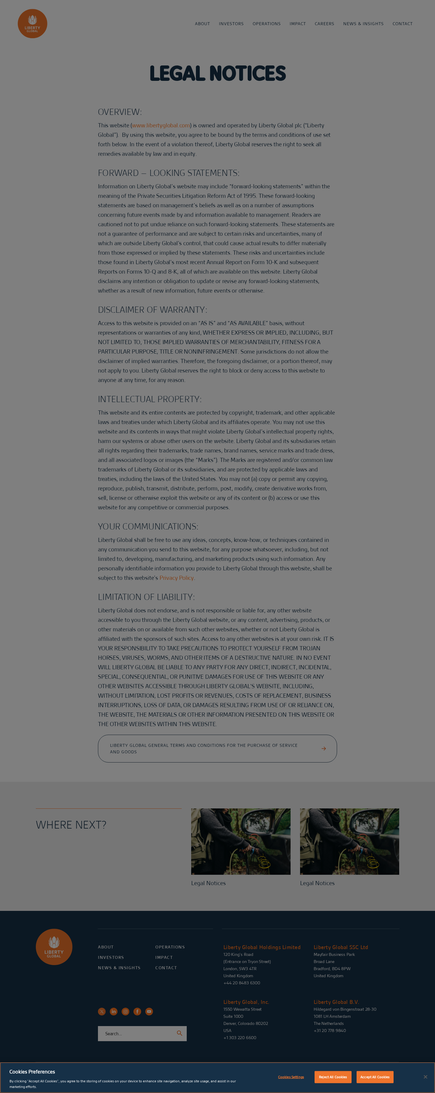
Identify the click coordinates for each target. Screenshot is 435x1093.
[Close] (425, 1077)
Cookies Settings (291, 1077)
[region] (217, 1077)
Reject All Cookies (333, 1077)
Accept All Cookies (374, 1077)
